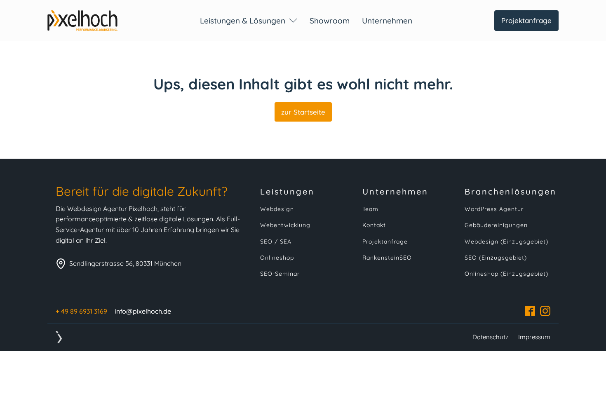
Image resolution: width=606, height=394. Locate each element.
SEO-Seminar (280, 274)
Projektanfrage (526, 20)
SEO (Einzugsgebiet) (496, 258)
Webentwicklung (285, 225)
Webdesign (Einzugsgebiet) (506, 242)
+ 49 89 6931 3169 (81, 311)
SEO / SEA (275, 242)
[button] (248, 20)
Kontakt (374, 225)
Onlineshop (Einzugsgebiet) (506, 274)
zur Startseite (303, 112)
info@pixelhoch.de (143, 311)
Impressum (534, 337)
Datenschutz (490, 337)
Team (370, 209)
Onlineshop (277, 258)
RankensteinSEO (387, 258)
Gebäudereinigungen (496, 225)
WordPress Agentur (494, 209)
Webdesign (277, 209)
